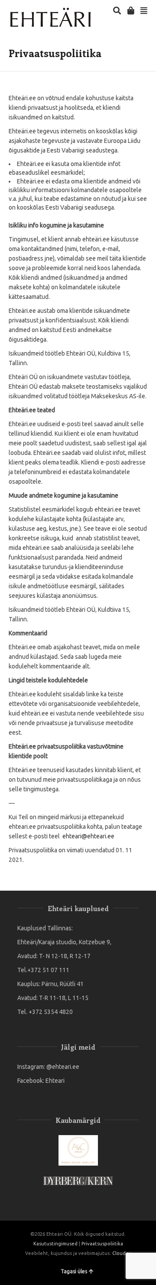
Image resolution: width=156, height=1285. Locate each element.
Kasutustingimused (55, 1243)
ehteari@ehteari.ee (87, 836)
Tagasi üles (74, 1271)
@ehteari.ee (62, 1066)
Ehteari (55, 1080)
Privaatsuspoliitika (102, 1243)
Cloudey (121, 1253)
